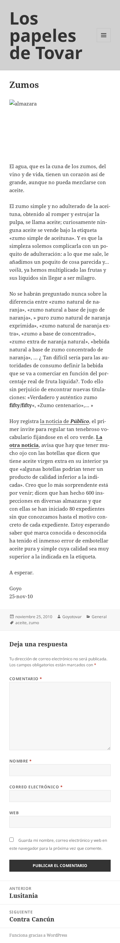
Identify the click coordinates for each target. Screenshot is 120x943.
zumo (34, 622)
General (99, 616)
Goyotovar (72, 616)
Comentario (25, 679)
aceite (21, 622)
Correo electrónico (36, 787)
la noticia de (64, 421)
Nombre (20, 761)
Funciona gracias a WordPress (38, 935)
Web (14, 813)
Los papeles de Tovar (46, 35)
